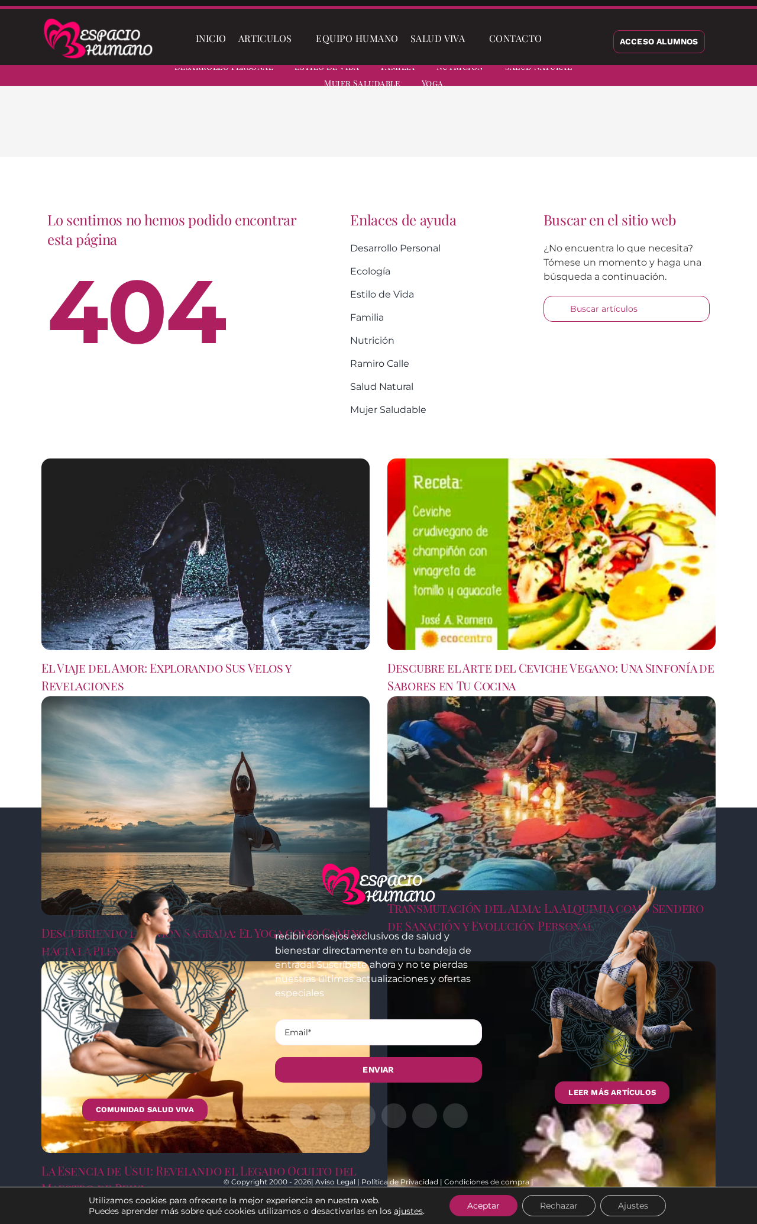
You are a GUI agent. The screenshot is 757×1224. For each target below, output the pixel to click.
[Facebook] (529, 130)
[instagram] (670, 77)
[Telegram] (605, 130)
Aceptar (483, 1205)
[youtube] (713, 77)
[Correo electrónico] (624, 130)
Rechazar (559, 1205)
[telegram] (692, 77)
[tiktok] (734, 77)
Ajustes (633, 1205)
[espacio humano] (98, 20)
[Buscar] (557, 38)
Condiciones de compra (486, 1181)
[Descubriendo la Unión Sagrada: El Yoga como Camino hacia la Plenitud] (205, 805)
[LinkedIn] (567, 130)
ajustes (408, 1211)
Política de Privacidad (399, 1181)
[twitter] (649, 77)
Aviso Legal (335, 1181)
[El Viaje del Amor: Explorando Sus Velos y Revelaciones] (205, 554)
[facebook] (628, 77)
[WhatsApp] (586, 130)
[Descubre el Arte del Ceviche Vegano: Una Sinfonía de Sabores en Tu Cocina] (551, 554)
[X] (548, 130)
